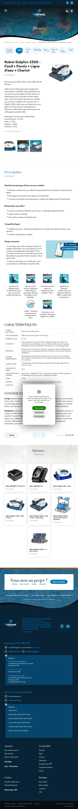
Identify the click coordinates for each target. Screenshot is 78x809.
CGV (40, 792)
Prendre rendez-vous (11, 782)
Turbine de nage (28, 50)
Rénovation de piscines (54, 50)
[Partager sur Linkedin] (70, 435)
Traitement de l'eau (46, 767)
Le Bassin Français (63, 50)
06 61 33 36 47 (14, 652)
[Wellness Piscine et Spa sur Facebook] (67, 3)
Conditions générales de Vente (14, 806)
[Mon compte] (67, 11)
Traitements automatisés (37, 49)
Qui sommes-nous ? (11, 750)
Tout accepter (39, 408)
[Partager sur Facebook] (66, 435)
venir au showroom (49, 599)
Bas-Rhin (35, 629)
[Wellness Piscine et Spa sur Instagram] (72, 3)
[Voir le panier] (71, 11)
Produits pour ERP (45, 764)
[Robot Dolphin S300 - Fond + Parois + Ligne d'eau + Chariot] (10, 146)
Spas (19, 3)
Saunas (24, 3)
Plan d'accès (36, 647)
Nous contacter (59, 582)
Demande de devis (10, 785)
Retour (12, 435)
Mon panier (43, 782)
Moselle (27, 629)
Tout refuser (39, 412)
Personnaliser (39, 416)
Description (12, 172)
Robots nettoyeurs (20, 49)
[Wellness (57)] (39, 13)
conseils (25, 595)
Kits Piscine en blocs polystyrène (9, 50)
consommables (65, 595)
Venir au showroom (11, 757)
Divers (41, 771)
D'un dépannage (37, 595)
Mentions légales (10, 804)
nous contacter (36, 599)
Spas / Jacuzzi (24, 584)
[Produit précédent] (35, 435)
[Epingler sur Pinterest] (68, 435)
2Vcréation (70, 804)
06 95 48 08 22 (32, 652)
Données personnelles (25, 804)
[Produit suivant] (42, 435)
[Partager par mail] (73, 435)
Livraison (42, 789)
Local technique (45, 49)
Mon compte (43, 785)
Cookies (37, 804)
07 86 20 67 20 (15, 700)
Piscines (13, 3)
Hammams (31, 3)
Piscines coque (71, 49)
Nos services (8, 754)
